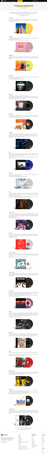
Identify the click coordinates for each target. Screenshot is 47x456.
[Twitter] (2, 442)
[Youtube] (4, 442)
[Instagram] (3, 442)
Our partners (33, 440)
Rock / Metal (21, 446)
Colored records (20, 439)
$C (42, 452)
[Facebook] (1, 442)
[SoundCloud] (6, 442)
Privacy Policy (33, 444)
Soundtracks (23, 447)
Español (43, 439)
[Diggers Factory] (4, 435)
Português (43, 440)
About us (33, 436)
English (43, 436)
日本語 (42, 444)
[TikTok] (7, 442)
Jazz (26, 447)
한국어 (42, 445)
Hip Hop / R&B (25, 446)
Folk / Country (20, 447)
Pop (18, 446)
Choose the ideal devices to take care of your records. (23, 442)
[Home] (4, 1)
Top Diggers (19, 436)
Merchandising (20, 440)
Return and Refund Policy (35, 445)
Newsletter (33, 439)
